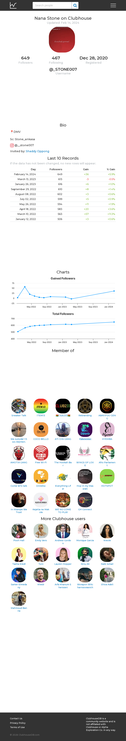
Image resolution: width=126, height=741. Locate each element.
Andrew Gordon (63, 542)
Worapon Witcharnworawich (85, 586)
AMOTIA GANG (18, 462)
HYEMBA (107, 439)
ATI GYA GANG (63, 439)
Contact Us (16, 718)
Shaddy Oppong (37, 151)
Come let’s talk (19, 485)
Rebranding (85, 415)
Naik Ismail (107, 564)
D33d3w (41, 485)
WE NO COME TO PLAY (63, 511)
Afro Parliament (107, 464)
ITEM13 (41, 415)
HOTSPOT (107, 485)
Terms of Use (17, 727)
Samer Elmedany (19, 586)
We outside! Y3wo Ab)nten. (19, 440)
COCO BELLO (41, 439)
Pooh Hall (18, 540)
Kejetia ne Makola (41, 511)
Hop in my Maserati (85, 487)
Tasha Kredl (19, 564)
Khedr (40, 584)
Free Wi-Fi (41, 462)
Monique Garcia (85, 540)
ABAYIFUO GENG (107, 417)
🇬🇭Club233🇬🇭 (63, 415)
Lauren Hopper (62, 564)
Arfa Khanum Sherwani (63, 586)
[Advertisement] (63, 100)
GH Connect (85, 509)
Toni (40, 564)
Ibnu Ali (85, 564)
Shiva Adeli (107, 584)
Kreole (107, 540)
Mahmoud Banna (19, 609)
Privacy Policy (18, 723)
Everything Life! (63, 487)
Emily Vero (41, 540)
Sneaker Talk (19, 415)
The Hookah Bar (63, 464)
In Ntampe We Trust (19, 511)
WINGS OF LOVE (85, 464)
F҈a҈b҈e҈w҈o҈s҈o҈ (85, 439)
